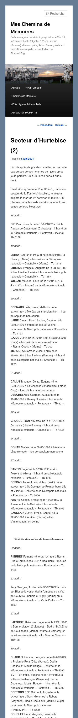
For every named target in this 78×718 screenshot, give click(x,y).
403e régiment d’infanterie (26, 104)
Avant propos (33, 87)
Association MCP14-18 (24, 112)
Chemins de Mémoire (23, 96)
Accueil (15, 87)
